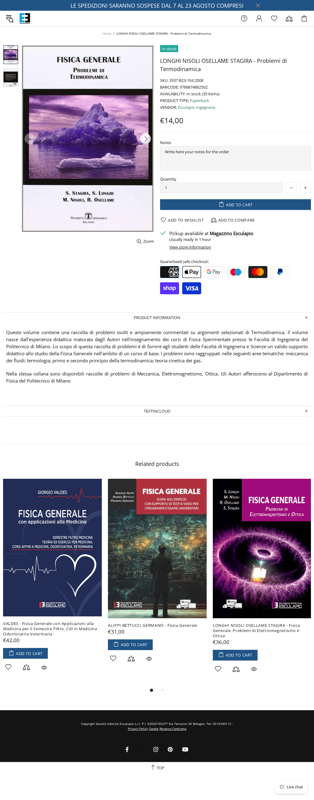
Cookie (154, 728)
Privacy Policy (138, 728)
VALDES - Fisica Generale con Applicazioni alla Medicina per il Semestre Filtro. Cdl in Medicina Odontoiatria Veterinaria (50, 629)
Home (107, 33)
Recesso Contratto (172, 728)
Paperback (199, 100)
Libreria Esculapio (25, 18)
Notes (165, 142)
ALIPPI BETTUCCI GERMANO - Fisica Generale (152, 625)
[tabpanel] (52, 582)
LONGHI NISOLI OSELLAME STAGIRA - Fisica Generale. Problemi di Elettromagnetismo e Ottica (256, 630)
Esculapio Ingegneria (196, 107)
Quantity (168, 179)
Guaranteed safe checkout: (184, 261)
